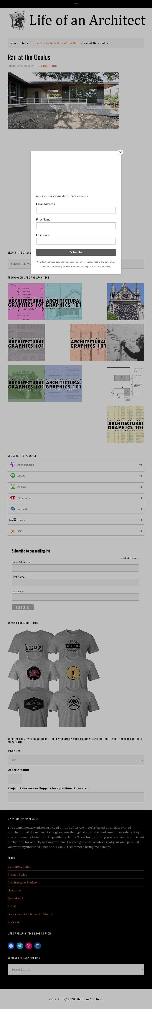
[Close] (120, 152)
